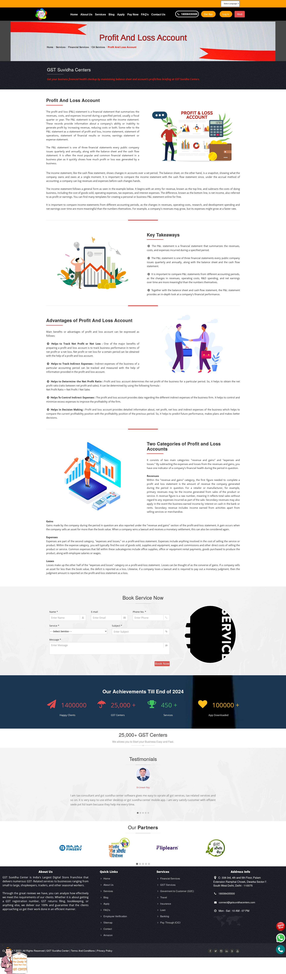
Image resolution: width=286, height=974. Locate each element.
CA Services (98, 47)
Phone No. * (139, 611)
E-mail (94, 611)
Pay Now (132, 14)
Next (236, 795)
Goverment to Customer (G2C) (177, 891)
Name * (53, 611)
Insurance (165, 903)
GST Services (168, 884)
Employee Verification (115, 916)
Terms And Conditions (83, 950)
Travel (163, 897)
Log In (226, 14)
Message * (55, 639)
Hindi (239, 14)
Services (100, 14)
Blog (112, 14)
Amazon (108, 935)
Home (74, 14)
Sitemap (107, 922)
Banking (164, 916)
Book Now (162, 664)
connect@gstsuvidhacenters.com (236, 902)
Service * (54, 625)
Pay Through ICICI (170, 922)
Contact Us (158, 14)
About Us (86, 14)
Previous (49, 795)
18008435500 (188, 14)
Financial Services (78, 47)
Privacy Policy (104, 950)
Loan (163, 910)
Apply (121, 14)
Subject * (117, 625)
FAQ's (145, 14)
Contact (107, 928)
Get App (208, 14)
